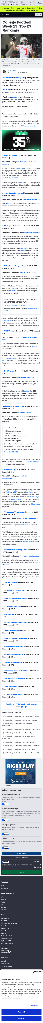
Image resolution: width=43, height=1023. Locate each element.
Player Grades (5, 926)
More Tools (21, 853)
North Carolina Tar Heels (16, 638)
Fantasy (3, 902)
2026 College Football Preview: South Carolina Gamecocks (18, 737)
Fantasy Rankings (6, 938)
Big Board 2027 (6, 941)
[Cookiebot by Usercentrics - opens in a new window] (33, 972)
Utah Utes (9, 614)
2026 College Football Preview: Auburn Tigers (19, 733)
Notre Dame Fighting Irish (16, 598)
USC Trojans (9, 331)
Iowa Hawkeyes (12, 630)
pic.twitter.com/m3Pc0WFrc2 (14, 305)
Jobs (2, 885)
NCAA (3, 4)
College (3, 907)
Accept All (21, 1012)
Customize (20, 1018)
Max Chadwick (13, 70)
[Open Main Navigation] (2, 14)
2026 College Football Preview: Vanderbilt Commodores (22, 729)
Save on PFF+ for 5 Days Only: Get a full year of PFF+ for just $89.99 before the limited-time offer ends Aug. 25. (22, 9)
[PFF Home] (7, 15)
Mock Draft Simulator (7, 943)
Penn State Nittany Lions (16, 550)
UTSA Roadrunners (13, 662)
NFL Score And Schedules (9, 923)
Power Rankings (6, 931)
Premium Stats (5, 928)
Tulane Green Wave (13, 694)
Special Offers (5, 963)
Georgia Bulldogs (12, 155)
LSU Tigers (9, 371)
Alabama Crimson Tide (14, 406)
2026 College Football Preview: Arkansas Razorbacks (22, 716)
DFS (2, 904)
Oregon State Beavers (15, 678)
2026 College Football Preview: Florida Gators (19, 742)
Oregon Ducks (11, 582)
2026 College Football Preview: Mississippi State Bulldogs (17, 725)
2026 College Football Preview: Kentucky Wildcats (21, 720)
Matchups (4, 933)
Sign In (38, 14)
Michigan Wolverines (32, 199)
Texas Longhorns (13, 606)
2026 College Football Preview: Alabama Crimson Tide (22, 753)
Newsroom (4, 888)
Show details (33, 1005)
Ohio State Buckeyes (13, 193)
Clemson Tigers (11, 469)
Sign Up (21, 872)
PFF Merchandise (6, 966)
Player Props (5, 918)
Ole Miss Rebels (12, 686)
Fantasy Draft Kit (6, 936)
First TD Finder (5, 921)
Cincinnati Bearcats (14, 654)
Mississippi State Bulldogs (16, 670)
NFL (3, 2)
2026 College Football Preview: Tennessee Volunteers (22, 746)
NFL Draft (4, 909)
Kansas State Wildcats (15, 590)
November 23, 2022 (11, 452)
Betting (3, 899)
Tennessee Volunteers (14, 512)
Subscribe (4, 961)
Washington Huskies (14, 646)
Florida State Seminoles (16, 622)
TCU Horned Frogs (12, 266)
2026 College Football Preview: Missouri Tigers (20, 749)
